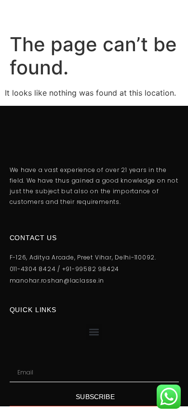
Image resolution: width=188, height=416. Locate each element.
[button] (94, 332)
